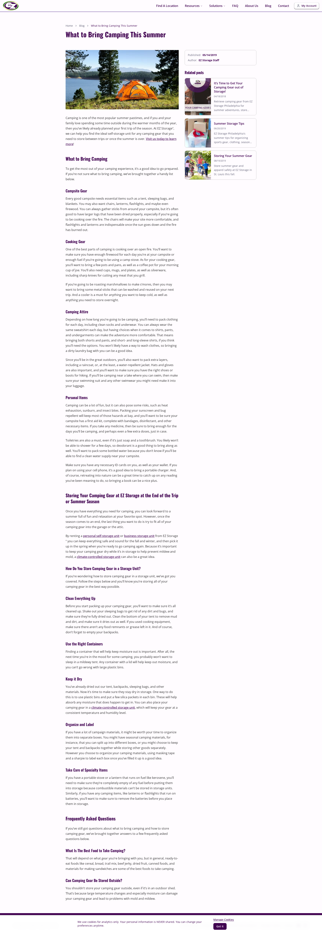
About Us (251, 6)
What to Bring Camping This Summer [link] (114, 25)
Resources (192, 6)
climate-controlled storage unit (98, 557)
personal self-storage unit (101, 536)
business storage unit (139, 536)
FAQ (235, 6)
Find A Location (167, 6)
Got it (220, 926)
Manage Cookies (223, 919)
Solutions (215, 6)
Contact (283, 6)
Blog (268, 6)
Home (69, 25)
